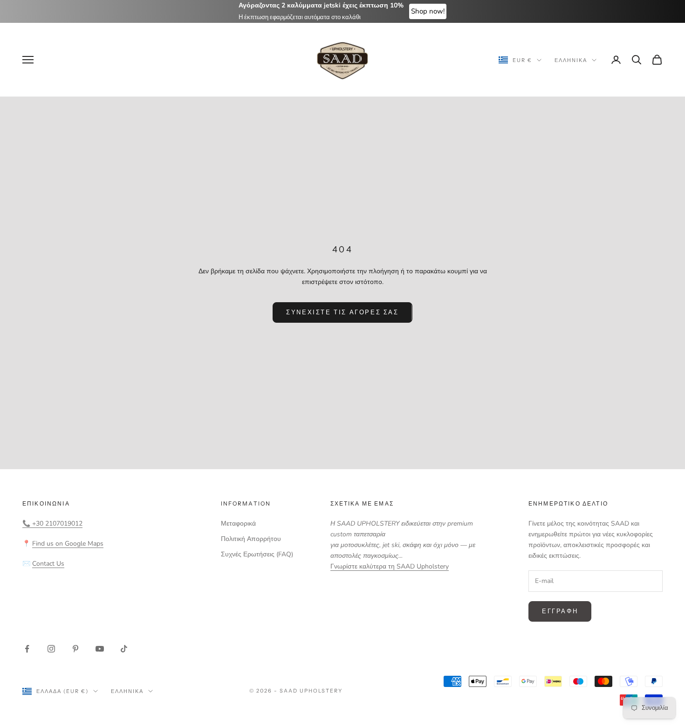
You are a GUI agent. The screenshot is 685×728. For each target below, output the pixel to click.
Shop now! (428, 11)
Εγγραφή (560, 611)
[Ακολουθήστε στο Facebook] (27, 648)
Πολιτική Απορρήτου (251, 538)
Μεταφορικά (238, 523)
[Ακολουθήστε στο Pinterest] (75, 648)
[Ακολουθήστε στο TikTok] (124, 648)
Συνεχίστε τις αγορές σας (342, 312)
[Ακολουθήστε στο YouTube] (99, 648)
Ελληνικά (571, 60)
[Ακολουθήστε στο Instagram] (51, 648)
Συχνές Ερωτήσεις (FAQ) (257, 554)
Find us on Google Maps (67, 543)
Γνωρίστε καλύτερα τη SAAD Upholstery (389, 566)
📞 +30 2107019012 (52, 523)
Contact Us (48, 563)
